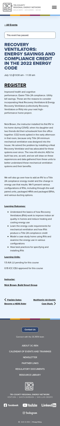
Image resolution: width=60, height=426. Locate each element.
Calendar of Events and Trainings (30, 351)
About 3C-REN (30, 345)
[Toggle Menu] (54, 7)
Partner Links (30, 363)
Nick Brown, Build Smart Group (20, 285)
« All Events (10, 24)
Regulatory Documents (30, 369)
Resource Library (30, 374)
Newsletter (30, 357)
